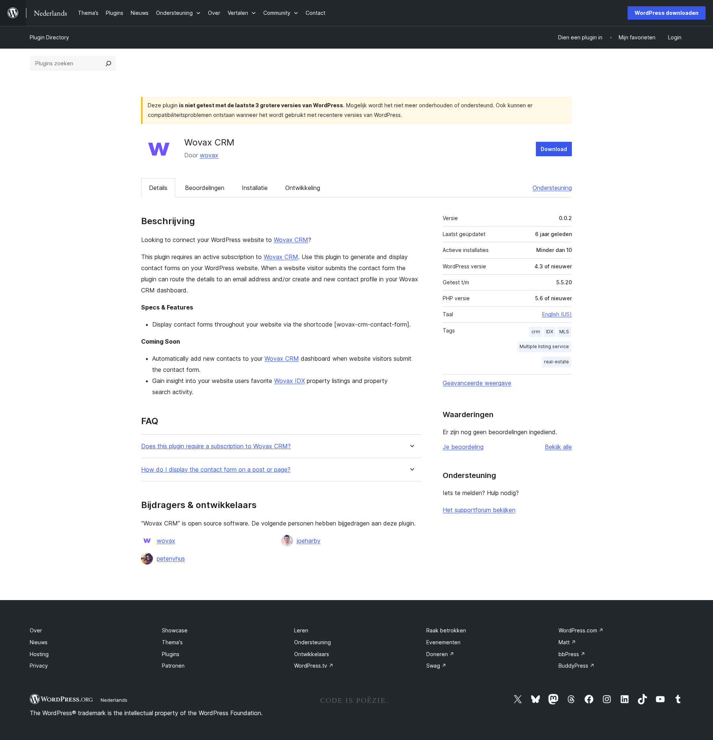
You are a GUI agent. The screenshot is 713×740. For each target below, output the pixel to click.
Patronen (173, 665)
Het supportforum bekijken (479, 510)
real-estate (556, 361)
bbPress (572, 654)
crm (535, 331)
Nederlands (114, 700)
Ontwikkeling (302, 187)
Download (554, 149)
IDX (549, 331)
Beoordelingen (204, 187)
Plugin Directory (49, 37)
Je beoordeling (463, 447)
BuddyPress (577, 665)
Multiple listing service (544, 346)
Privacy (39, 665)
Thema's (172, 642)
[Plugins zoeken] (108, 63)
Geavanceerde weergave (477, 383)
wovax (209, 155)
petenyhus (171, 558)
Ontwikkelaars (311, 654)
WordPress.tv (313, 665)
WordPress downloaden (667, 13)
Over (36, 630)
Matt (567, 642)
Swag (436, 665)
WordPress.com (581, 630)
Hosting (39, 654)
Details (158, 187)
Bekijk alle (558, 447)
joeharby (308, 540)
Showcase (175, 630)
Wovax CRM (291, 239)
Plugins (170, 654)
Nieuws (39, 642)
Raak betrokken (446, 630)
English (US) (557, 314)
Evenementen (443, 642)
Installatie (255, 187)
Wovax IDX (289, 380)
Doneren (440, 654)
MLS (564, 331)
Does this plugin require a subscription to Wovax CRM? (216, 446)
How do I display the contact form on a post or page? (215, 469)
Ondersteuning (552, 187)
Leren (301, 630)
